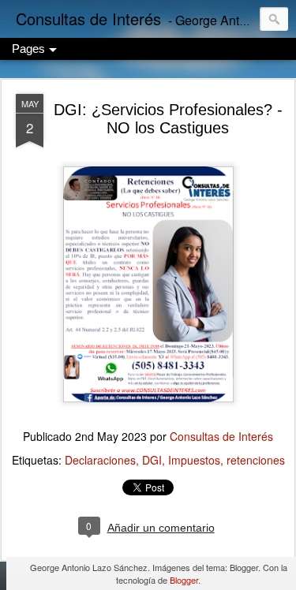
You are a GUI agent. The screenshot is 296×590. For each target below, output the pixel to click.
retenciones (256, 460)
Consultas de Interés (221, 436)
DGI (152, 460)
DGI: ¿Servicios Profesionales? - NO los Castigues (168, 118)
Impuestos (194, 460)
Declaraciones (100, 460)
